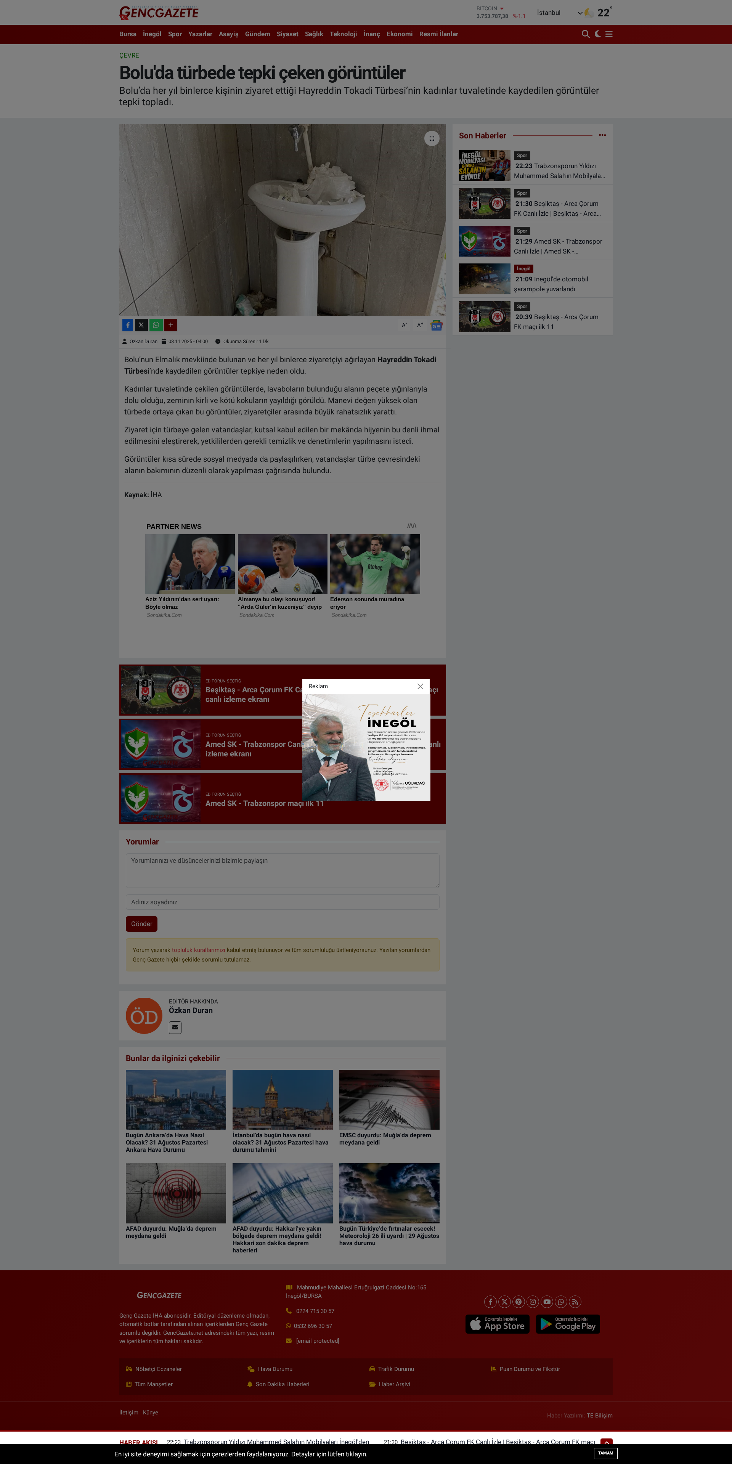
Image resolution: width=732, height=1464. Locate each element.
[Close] (420, 687)
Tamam (605, 1453)
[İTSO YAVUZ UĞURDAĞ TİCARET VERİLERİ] (366, 747)
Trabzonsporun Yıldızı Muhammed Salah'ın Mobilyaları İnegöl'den (276, 1442)
